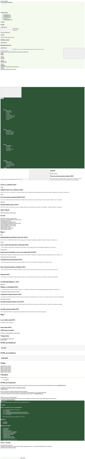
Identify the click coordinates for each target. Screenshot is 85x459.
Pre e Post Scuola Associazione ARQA (13, 197)
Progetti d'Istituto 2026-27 (9, 204)
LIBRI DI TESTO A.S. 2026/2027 (12, 189)
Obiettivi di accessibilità (8, 434)
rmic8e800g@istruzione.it (17, 412)
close (2, 98)
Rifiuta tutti (11, 387)
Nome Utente (16, 28)
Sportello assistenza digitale (10, 309)
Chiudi (2, 56)
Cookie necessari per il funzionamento (9, 397)
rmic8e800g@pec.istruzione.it (17, 413)
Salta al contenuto (4, 1)
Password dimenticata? (5, 32)
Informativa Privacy (7, 430)
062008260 (7, 410)
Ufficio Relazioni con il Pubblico (10, 431)
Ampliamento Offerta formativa (11, 294)
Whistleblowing (6, 435)
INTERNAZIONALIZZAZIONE (11, 259)
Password (15, 30)
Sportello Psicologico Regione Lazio (12, 301)
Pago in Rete (6, 327)
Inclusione (5, 274)
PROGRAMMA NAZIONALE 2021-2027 (14, 237)
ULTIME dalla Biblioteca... (10, 281)
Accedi (2, 22)
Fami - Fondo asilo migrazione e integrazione (15, 244)
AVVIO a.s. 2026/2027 (8, 184)
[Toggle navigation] (11, 92)
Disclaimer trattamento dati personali (8, 447)
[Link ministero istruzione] (6, 2)
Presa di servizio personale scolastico (62, 176)
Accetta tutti (21, 387)
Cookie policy (6, 428)
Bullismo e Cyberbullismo (9, 287)
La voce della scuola (8, 320)
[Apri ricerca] (73, 53)
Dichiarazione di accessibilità (9, 433)
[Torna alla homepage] (42, 69)
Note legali (5, 429)
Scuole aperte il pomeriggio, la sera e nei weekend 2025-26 (18, 252)
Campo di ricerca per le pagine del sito (9, 179)
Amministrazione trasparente (9, 437)
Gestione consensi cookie (8, 436)
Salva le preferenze (11, 399)
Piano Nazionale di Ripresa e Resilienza (13, 267)
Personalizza (3, 387)
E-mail (14, 49)
